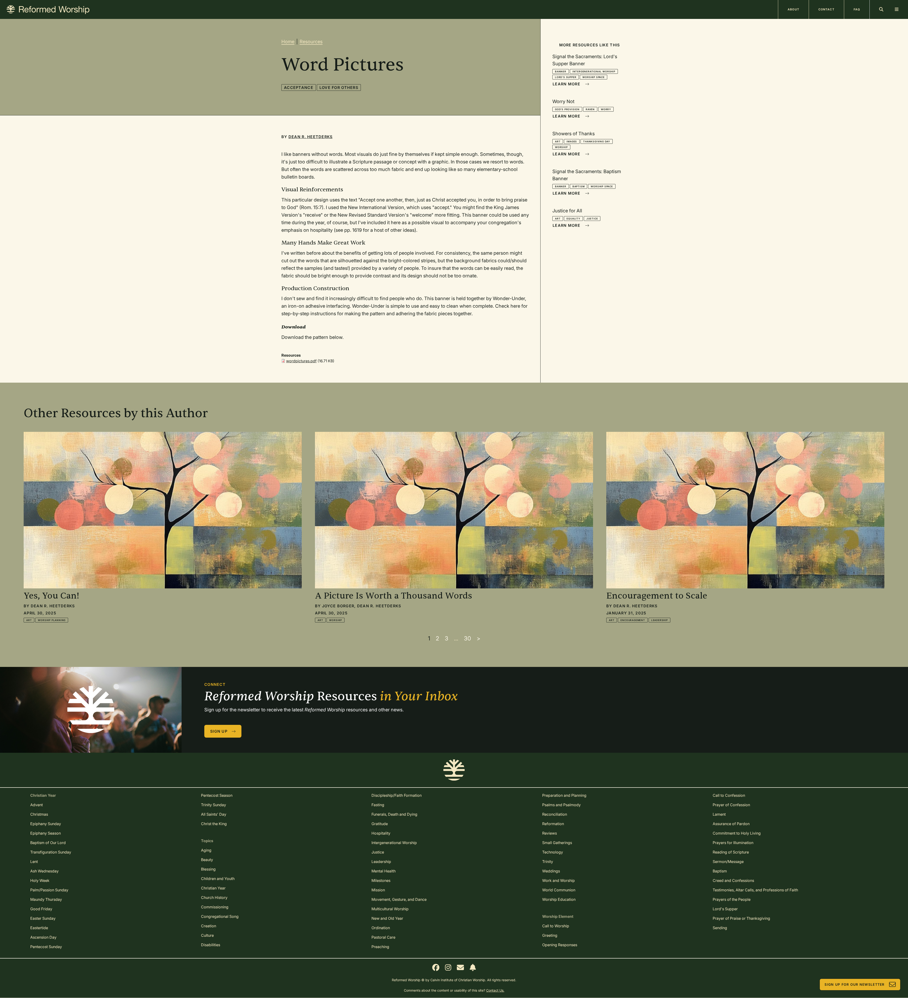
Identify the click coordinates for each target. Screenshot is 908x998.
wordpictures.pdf (301, 361)
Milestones (380, 880)
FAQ (857, 9)
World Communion (558, 890)
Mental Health (383, 871)
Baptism (578, 186)
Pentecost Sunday (46, 946)
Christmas (39, 814)
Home (287, 41)
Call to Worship (555, 926)
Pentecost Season (216, 795)
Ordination (380, 927)
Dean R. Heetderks (310, 136)
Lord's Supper (565, 77)
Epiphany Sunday (45, 823)
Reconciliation (554, 814)
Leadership (659, 620)
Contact (826, 9)
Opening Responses (559, 944)
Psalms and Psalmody (561, 804)
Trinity (547, 861)
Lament (719, 814)
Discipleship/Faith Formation (396, 795)
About (793, 9)
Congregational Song (220, 916)
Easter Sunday (43, 918)
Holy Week (39, 880)
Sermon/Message (728, 861)
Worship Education (559, 899)
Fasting (377, 804)
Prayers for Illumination (733, 842)
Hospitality (380, 833)
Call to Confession (729, 795)
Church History (214, 897)
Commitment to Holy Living (737, 833)
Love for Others (338, 87)
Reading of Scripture (731, 852)
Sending (720, 927)
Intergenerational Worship (593, 71)
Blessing (208, 869)
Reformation (553, 823)
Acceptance (298, 87)
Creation (208, 926)
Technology (552, 852)
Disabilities (210, 944)
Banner (560, 71)
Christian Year (213, 888)
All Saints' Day (213, 814)
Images (572, 141)
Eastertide (39, 927)
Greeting (549, 935)
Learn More (566, 84)
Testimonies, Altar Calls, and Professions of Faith (755, 890)
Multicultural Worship (390, 908)
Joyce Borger (338, 606)
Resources (311, 41)
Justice (592, 218)
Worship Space (593, 77)
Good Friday (41, 908)
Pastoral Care (383, 937)
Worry (606, 109)
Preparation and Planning (564, 795)
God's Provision (567, 109)
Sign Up (218, 731)
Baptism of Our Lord (48, 842)
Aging (206, 850)
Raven (590, 109)
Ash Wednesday (44, 871)
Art (557, 141)
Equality (573, 218)
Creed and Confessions (733, 880)
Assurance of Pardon (731, 823)
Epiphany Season (45, 833)
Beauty (207, 859)
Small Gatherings (557, 842)
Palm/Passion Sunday (49, 890)
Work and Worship (558, 880)
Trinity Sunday (213, 804)
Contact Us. (495, 990)
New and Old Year (387, 918)
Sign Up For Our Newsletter (854, 984)
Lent (34, 861)
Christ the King (214, 823)
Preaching (380, 946)
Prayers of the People (732, 899)
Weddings (551, 871)
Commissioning (214, 907)
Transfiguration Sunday (50, 852)
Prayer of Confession (731, 804)
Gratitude (379, 823)
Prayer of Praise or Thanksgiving (741, 918)
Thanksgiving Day (596, 141)
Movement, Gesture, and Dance (399, 899)
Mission (378, 890)
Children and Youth (218, 878)
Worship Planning (51, 620)
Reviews (549, 833)
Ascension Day (43, 937)
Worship (561, 147)
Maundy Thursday (46, 899)
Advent (36, 804)
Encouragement (632, 620)
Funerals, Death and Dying (394, 814)
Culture (207, 935)
